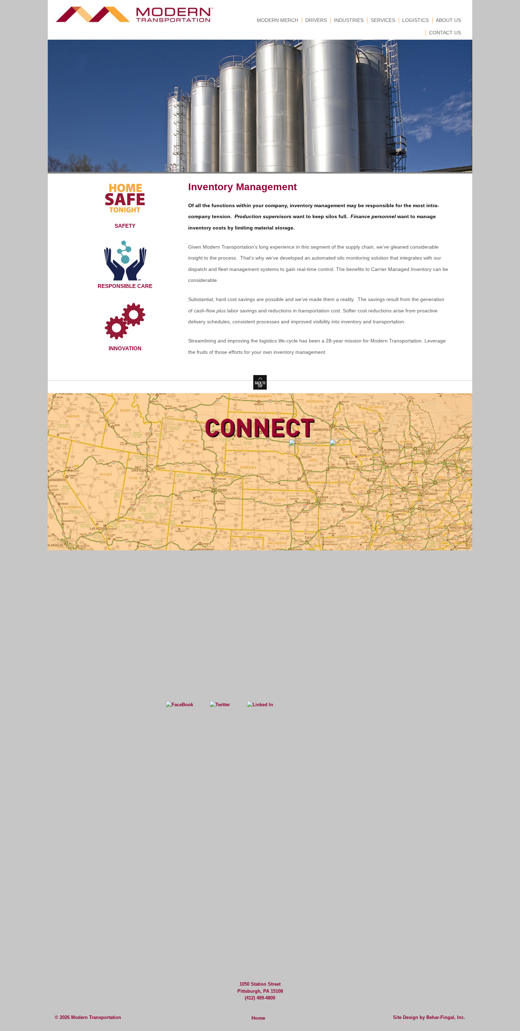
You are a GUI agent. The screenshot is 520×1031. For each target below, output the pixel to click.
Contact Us (445, 32)
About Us (448, 20)
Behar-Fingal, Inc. (445, 1017)
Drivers (316, 20)
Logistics (415, 20)
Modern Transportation (95, 1017)
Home (258, 1018)
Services (383, 20)
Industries (349, 20)
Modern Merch (277, 20)
